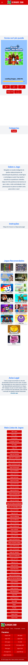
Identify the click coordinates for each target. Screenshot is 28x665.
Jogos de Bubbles (14, 470)
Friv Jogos (14, 444)
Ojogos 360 (7, 635)
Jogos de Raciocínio (14, 545)
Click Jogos (14, 434)
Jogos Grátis (14, 617)
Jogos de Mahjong (14, 516)
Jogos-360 (20, 638)
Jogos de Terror (14, 558)
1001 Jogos (14, 431)
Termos (23, 628)
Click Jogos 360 (20, 645)
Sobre (2, 628)
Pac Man (14, 607)
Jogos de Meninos (14, 523)
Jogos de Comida (14, 480)
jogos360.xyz (20, 651)
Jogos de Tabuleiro (14, 552)
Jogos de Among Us (14, 467)
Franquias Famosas (14, 441)
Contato (7, 628)
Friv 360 (20, 642)
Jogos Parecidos (7, 655)
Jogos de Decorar (14, 490)
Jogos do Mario (14, 581)
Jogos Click (20, 648)
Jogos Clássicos (14, 451)
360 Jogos (20, 635)
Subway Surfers (14, 611)
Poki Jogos (7, 648)
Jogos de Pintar (14, 536)
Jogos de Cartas (14, 477)
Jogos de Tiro (14, 562)
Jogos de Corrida (14, 483)
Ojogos (14, 604)
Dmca (11, 628)
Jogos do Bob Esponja (14, 575)
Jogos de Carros (14, 474)
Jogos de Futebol (14, 509)
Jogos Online (14, 614)
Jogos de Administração (14, 464)
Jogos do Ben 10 (14, 572)
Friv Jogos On (7, 651)
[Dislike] (21, 87)
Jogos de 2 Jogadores (14, 457)
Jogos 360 (14, 447)
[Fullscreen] (18, 92)
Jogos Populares (14, 598)
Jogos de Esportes (14, 496)
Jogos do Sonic (14, 585)
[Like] (14, 87)
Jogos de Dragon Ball (14, 493)
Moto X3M (14, 601)
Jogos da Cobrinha (14, 454)
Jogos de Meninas (14, 519)
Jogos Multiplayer (14, 591)
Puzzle (14, 131)
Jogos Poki (14, 594)
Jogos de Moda (14, 529)
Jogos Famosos (14, 588)
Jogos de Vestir (14, 565)
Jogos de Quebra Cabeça (14, 542)
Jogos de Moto (14, 532)
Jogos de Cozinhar (14, 487)
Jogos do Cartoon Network (14, 578)
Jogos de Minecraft (14, 526)
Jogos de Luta (14, 513)
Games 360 (7, 645)
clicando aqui (14, 393)
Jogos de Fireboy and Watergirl (14, 503)
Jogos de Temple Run (14, 555)
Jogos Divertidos (14, 568)
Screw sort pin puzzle (14, 38)
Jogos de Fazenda (14, 500)
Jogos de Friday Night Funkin (14, 506)
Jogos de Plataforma (14, 539)
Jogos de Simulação (14, 549)
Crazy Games (14, 438)
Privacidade (17, 628)
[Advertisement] (14, 20)
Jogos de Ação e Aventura (14, 461)
